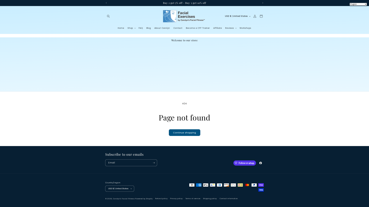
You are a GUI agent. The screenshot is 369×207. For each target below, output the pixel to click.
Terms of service (192, 198)
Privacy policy (176, 198)
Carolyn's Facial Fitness (124, 199)
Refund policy (161, 198)
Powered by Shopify (144, 199)
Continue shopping (184, 132)
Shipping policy (210, 198)
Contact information (229, 198)
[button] (108, 16)
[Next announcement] (263, 3)
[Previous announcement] (106, 3)
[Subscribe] (154, 162)
